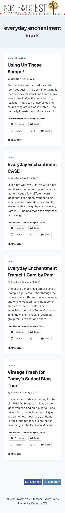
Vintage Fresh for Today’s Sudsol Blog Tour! (29, 378)
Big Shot (12, 58)
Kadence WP (39, 503)
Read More (16, 140)
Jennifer (15, 79)
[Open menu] (58, 7)
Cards (23, 58)
